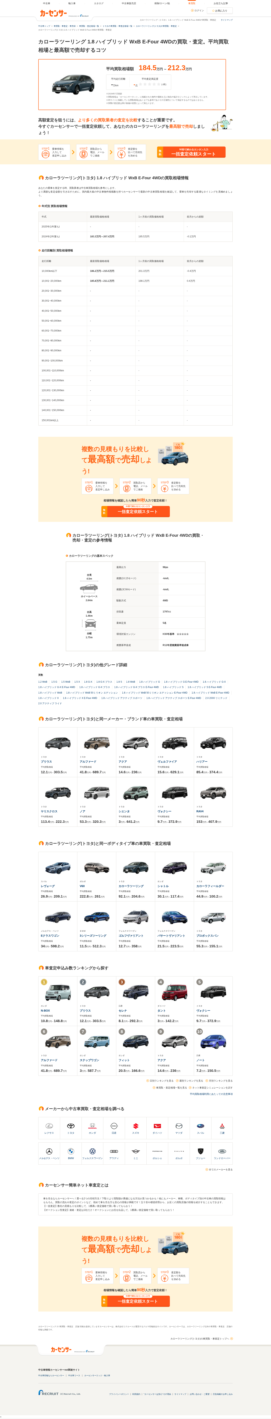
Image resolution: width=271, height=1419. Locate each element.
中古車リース (74, 1375)
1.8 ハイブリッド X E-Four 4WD (80, 698)
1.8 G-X (88, 681)
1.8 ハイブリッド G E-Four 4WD (181, 681)
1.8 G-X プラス (104, 681)
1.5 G (54, 681)
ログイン (199, 10)
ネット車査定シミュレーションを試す (212, 1087)
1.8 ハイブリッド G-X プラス (94, 687)
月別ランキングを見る (221, 1080)
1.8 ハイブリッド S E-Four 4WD (205, 687)
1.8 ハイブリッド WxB (50, 692)
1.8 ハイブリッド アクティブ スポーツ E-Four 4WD (173, 698)
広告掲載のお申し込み (223, 1394)
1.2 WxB (42, 681)
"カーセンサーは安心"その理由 (157, 1394)
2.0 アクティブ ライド (50, 703)
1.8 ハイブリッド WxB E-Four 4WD (210, 692)
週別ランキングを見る (191, 1080)
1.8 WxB (130, 681)
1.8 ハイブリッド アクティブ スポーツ (121, 698)
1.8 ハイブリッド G (149, 681)
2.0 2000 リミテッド (216, 698)
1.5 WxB (65, 681)
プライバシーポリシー (119, 1394)
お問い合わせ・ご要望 (199, 1394)
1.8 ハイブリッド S (173, 687)
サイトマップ (227, 20)
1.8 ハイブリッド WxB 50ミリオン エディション (92, 692)
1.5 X (77, 681)
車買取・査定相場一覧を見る (171, 1087)
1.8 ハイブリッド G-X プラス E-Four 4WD (136, 687)
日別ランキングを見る (162, 1080)
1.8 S (119, 681)
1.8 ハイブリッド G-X (214, 681)
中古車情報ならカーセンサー (51, 1375)
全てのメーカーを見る (221, 1169)
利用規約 (136, 1394)
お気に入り (221, 10)
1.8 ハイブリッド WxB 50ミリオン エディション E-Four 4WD (154, 692)
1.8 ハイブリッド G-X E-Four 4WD (56, 687)
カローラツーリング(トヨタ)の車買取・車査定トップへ (199, 1338)
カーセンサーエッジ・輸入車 (97, 1375)
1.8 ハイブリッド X (48, 698)
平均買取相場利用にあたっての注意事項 (211, 1094)
